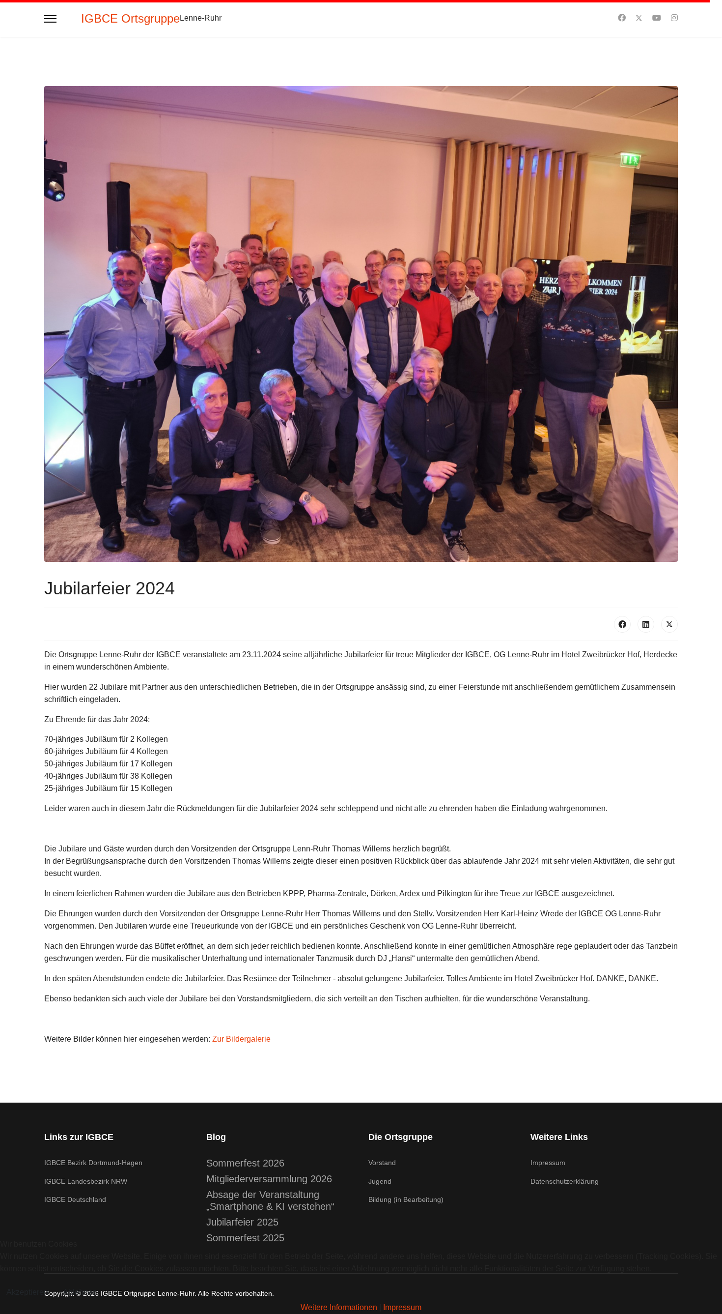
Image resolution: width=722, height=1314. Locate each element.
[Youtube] (656, 18)
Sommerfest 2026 (245, 1163)
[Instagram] (674, 18)
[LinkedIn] (646, 624)
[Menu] (50, 18)
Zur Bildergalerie (241, 1039)
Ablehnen (80, 1292)
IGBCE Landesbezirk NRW (85, 1181)
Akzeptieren (27, 1292)
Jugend (379, 1181)
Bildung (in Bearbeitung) (406, 1199)
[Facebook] (622, 18)
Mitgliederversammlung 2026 (269, 1178)
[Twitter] (639, 18)
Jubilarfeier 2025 (242, 1222)
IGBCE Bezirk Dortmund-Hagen (93, 1163)
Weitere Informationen (339, 1307)
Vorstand (382, 1163)
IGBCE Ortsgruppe (130, 19)
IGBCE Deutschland (75, 1199)
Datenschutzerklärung (564, 1181)
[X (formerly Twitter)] (669, 624)
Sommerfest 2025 (245, 1237)
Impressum (547, 1163)
